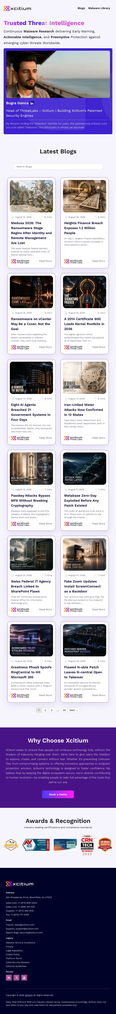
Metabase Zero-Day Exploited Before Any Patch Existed (81, 500)
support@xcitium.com (27, 928)
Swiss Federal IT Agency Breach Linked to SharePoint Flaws (31, 586)
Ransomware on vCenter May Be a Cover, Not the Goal (31, 324)
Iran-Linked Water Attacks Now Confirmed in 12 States (83, 410)
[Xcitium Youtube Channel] (24, 978)
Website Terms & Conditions (20, 942)
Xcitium (29, 995)
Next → (73, 710)
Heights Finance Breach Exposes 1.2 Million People (83, 228)
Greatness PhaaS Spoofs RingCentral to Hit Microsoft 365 (31, 672)
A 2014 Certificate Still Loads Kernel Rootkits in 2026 (84, 324)
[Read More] (45, 261)
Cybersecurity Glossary (18, 962)
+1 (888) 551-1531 (26, 907)
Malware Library (99, 8)
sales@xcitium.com (24, 925)
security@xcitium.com (31, 932)
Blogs (81, 8)
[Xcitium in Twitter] (16, 978)
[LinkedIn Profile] (32, 103)
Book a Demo (58, 794)
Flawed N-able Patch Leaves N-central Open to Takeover (83, 672)
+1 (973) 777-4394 (20, 914)
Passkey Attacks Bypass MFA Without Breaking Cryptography (30, 500)
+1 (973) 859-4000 (27, 903)
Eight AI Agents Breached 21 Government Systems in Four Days (30, 412)
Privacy (9, 946)
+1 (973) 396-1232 (25, 910)
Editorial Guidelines (16, 966)
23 (64, 710)
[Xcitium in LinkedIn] (9, 978)
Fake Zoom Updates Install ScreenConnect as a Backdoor (82, 586)
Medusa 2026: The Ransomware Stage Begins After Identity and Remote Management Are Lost (31, 233)
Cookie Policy (13, 954)
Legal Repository (14, 950)
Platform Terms (14, 958)
